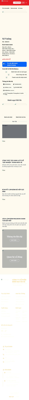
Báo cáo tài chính (20, 304)
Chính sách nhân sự (5, 313)
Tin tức (2, 304)
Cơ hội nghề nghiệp (5, 316)
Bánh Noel (24, 321)
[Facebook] (25, 394)
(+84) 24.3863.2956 (9, 354)
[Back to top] (25, 397)
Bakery (17, 315)
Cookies (24, 315)
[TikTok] (25, 391)
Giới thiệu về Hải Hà (6, 296)
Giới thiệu (3, 311)
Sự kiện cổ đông (19, 299)
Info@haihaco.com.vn (8, 336)
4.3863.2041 (17, 354)
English (17, 396)
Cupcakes (18, 321)
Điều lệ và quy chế (20, 301)
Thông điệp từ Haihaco (21, 296)
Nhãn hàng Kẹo (4, 301)
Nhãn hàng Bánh (5, 299)
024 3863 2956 (7, 334)
